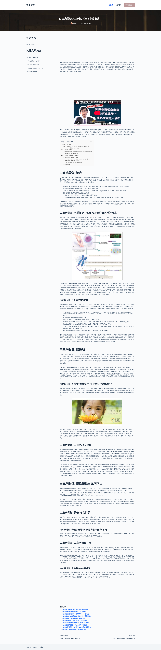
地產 (111, 5)
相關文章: (67, 164)
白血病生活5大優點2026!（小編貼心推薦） (76, 622)
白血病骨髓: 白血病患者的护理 (73, 148)
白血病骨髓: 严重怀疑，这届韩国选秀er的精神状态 (76, 146)
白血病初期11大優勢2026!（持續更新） (75, 620)
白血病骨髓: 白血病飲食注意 (72, 160)
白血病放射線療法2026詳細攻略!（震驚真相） (77, 616)
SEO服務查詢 (129, 5)
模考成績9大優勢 (32, 72)
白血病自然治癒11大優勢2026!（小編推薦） (76, 614)
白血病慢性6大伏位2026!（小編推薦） (75, 612)
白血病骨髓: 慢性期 (67, 150)
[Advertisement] (97, 47)
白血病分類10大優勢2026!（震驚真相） (75, 629)
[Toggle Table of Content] (90, 141)
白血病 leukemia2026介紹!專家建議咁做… (76, 609)
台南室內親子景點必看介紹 (35, 68)
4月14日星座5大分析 (33, 61)
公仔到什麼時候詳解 (33, 64)
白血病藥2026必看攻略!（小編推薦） (74, 618)
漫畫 (118, 5)
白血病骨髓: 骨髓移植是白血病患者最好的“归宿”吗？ (78, 159)
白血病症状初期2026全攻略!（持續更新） (76, 625)
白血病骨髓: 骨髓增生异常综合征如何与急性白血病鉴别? (79, 151)
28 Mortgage (30, 44)
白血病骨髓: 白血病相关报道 (71, 153)
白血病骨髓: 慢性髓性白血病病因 (70, 155)
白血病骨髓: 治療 (66, 144)
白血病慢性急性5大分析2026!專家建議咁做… (77, 627)
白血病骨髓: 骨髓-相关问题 (71, 157)
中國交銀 (30, 5)
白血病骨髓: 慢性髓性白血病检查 (74, 162)
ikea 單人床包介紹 (32, 57)
